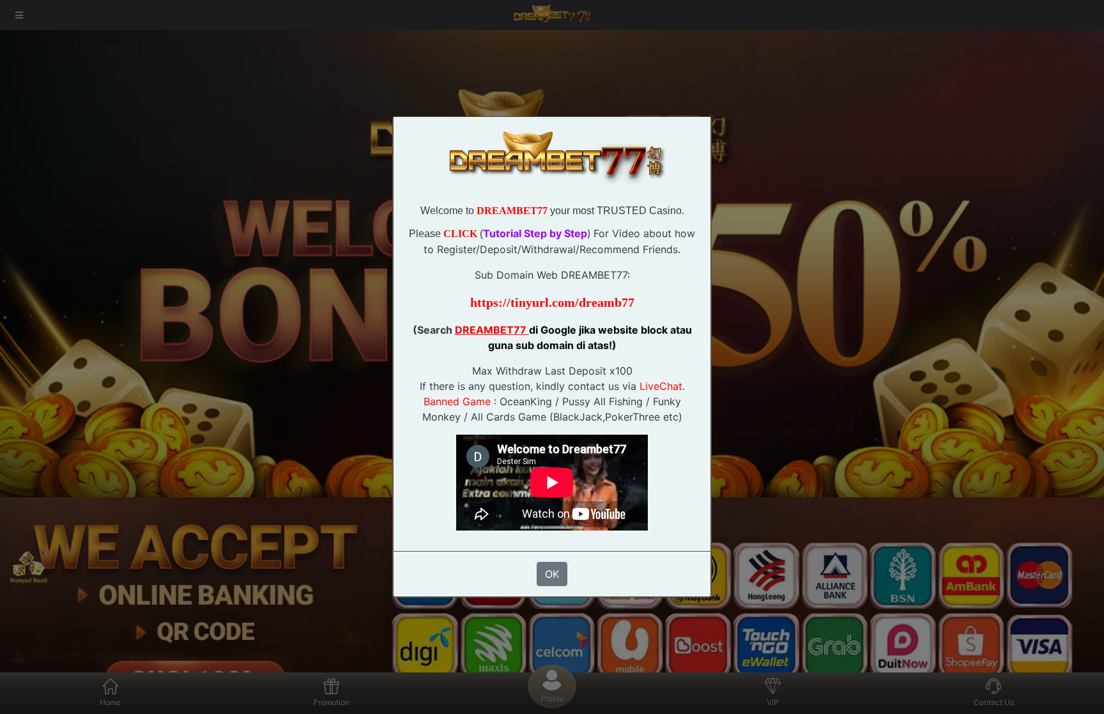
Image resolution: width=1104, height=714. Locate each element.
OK (552, 574)
